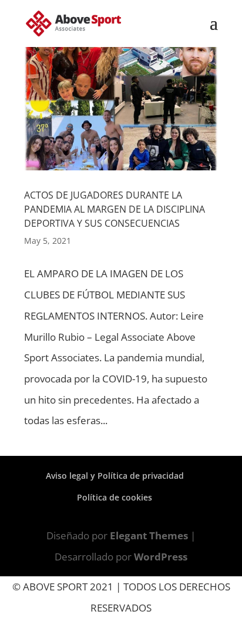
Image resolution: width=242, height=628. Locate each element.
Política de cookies (114, 497)
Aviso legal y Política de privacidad (115, 475)
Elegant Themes (149, 535)
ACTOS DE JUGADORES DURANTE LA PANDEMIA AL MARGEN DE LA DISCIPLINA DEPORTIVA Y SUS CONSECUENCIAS (114, 209)
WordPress (160, 556)
